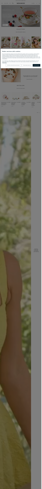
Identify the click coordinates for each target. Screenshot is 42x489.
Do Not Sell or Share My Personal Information (13, 65)
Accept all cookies (36, 65)
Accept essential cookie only (27, 65)
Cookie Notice (4, 62)
